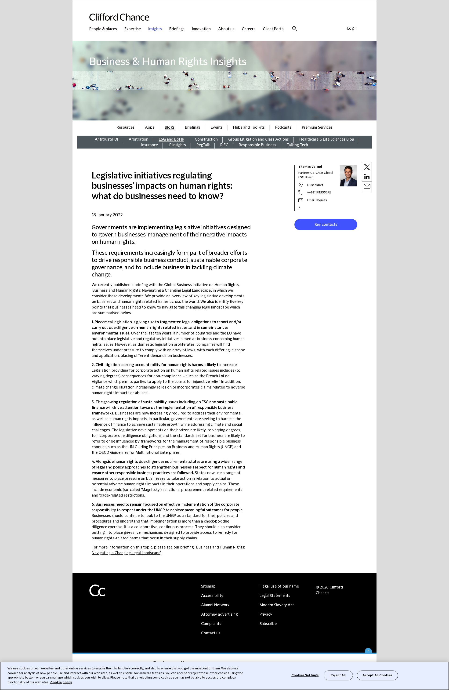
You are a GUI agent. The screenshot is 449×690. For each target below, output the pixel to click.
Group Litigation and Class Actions (258, 139)
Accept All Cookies (377, 675)
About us (226, 29)
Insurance (149, 145)
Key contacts (326, 224)
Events (217, 127)
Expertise (132, 29)
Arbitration (138, 139)
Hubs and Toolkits (249, 127)
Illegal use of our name (279, 586)
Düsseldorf (315, 185)
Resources (125, 127)
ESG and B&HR (171, 139)
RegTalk (203, 145)
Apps (149, 127)
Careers (248, 29)
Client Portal (274, 29)
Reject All (338, 675)
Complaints (211, 624)
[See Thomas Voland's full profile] (304, 207)
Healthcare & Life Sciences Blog (326, 139)
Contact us (210, 633)
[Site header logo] (215, 17)
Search (294, 28)
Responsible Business (257, 145)
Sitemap (208, 586)
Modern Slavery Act (277, 605)
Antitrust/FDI (106, 139)
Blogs (169, 127)
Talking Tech (297, 145)
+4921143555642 (319, 192)
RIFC (224, 145)
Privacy (266, 614)
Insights (155, 29)
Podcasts (283, 127)
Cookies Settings (305, 675)
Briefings (177, 29)
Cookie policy (61, 682)
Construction (206, 139)
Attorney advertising (219, 614)
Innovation (201, 29)
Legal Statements (275, 596)
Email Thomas (317, 200)
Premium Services (317, 127)
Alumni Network (215, 605)
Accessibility (212, 596)
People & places (103, 29)
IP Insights (177, 145)
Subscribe (268, 624)
